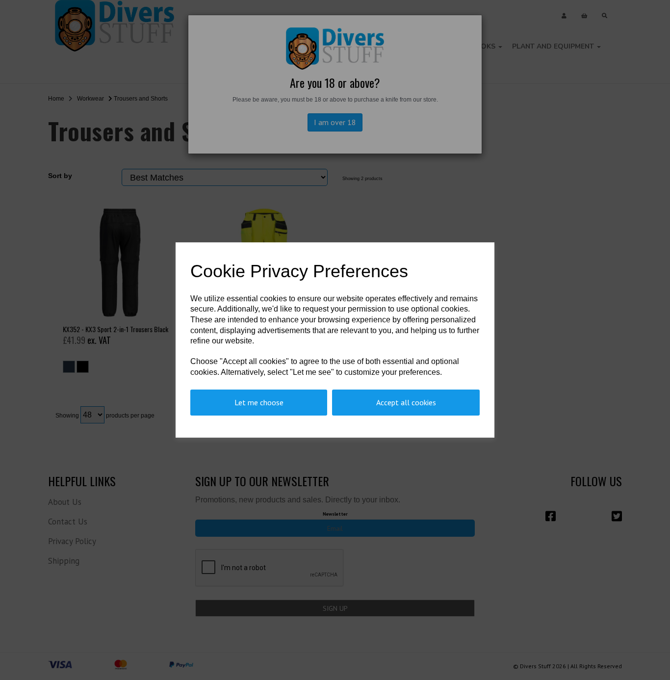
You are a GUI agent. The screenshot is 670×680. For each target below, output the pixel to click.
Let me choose (258, 402)
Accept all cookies (406, 402)
